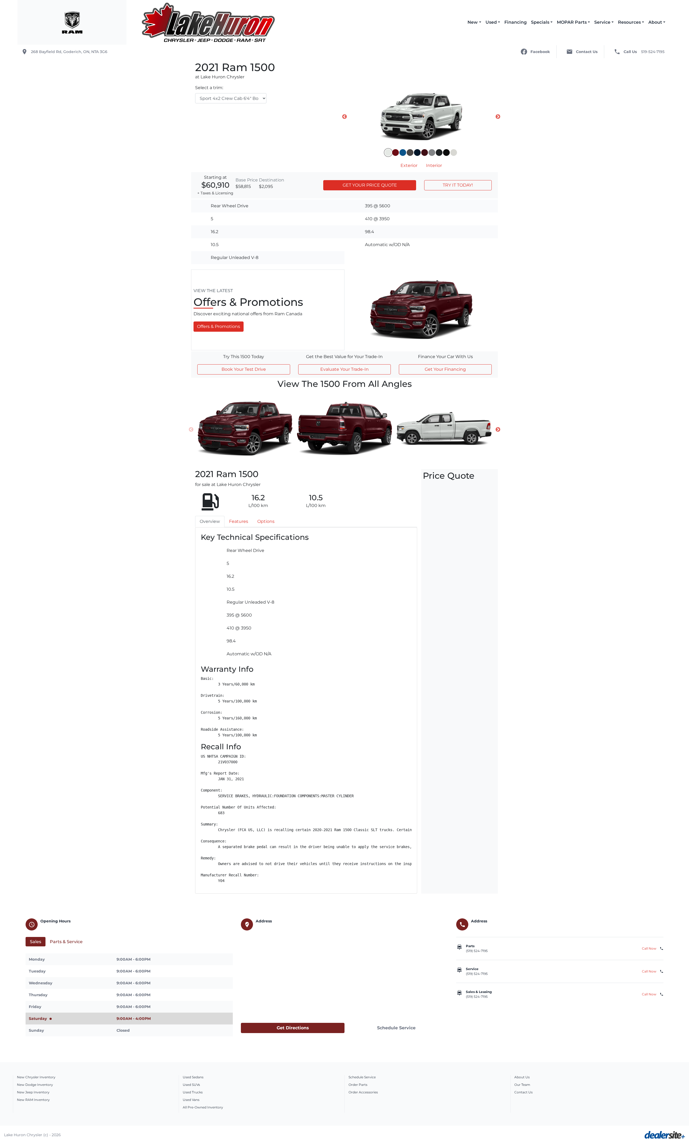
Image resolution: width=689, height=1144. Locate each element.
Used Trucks (193, 1092)
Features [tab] (238, 521)
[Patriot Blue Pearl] (417, 152)
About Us (522, 1077)
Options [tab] (266, 521)
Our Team (522, 1085)
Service (602, 22)
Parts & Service (66, 941)
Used (491, 22)
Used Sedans (193, 1077)
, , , (69, 51)
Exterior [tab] (408, 165)
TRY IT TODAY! (458, 185)
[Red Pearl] (424, 152)
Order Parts (358, 1085)
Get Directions (293, 1027)
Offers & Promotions (218, 326)
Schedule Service (396, 1027)
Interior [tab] (434, 165)
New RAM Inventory (33, 1100)
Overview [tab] (210, 521)
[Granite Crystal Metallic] (410, 152)
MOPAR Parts (572, 22)
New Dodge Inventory (35, 1085)
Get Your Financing (445, 369)
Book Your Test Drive (244, 369)
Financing (515, 22)
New (472, 22)
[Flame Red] (395, 152)
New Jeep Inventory (33, 1092)
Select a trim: (209, 87)
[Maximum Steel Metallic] (439, 152)
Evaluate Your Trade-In (344, 369)
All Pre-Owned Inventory (203, 1107)
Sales (35, 941)
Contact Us (523, 1092)
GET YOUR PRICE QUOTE (370, 185)
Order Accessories (363, 1092)
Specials (540, 22)
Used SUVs (191, 1085)
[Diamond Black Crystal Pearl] (446, 152)
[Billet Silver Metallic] (431, 152)
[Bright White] (388, 152)
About (655, 22)
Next (498, 117)
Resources (629, 22)
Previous (344, 117)
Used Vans (191, 1100)
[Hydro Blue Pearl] (402, 152)
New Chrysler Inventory (36, 1077)
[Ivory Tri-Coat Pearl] (453, 152)
